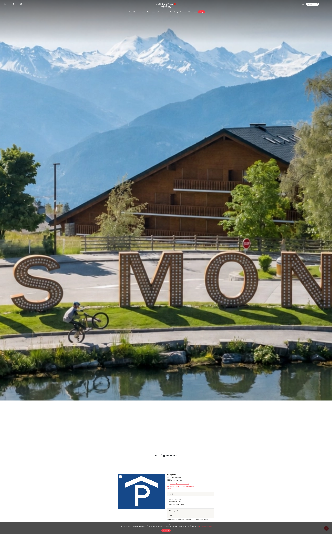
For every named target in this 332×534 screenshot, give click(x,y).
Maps (171, 489)
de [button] (303, 4)
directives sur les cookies (205, 526)
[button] (25, 200)
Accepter (166, 530)
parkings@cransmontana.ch (179, 484)
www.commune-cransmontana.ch (182, 486)
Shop (201, 12)
